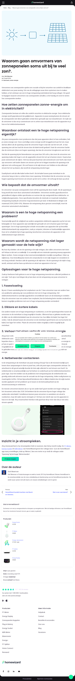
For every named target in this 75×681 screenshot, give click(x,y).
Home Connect (7, 648)
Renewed (5, 652)
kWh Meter (19, 449)
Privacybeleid (27, 679)
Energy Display (7, 616)
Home (5, 8)
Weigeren (37, 346)
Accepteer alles (22, 346)
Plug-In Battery (7, 624)
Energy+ (5, 640)
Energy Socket (7, 449)
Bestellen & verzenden (46, 620)
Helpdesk (41, 612)
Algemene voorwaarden (44, 679)
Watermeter (6, 636)
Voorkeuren (52, 346)
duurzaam (6, 80)
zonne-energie (14, 80)
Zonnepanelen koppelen (11, 620)
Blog (9, 8)
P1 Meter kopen (10, 459)
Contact (41, 616)
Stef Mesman (8, 76)
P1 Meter (67, 446)
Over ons (41, 624)
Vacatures (42, 632)
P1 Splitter (6, 644)
